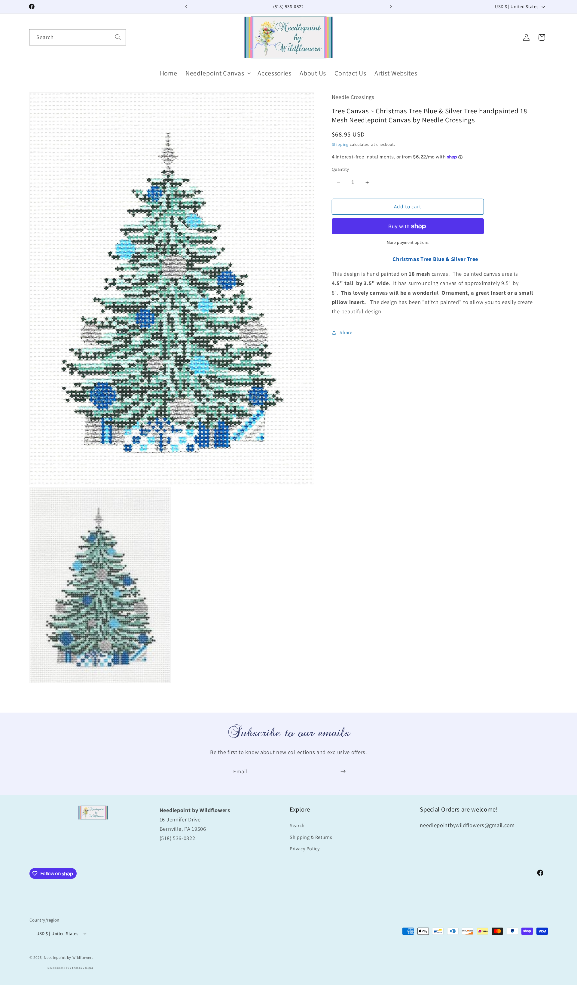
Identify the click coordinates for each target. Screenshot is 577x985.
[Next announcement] (390, 6)
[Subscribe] (343, 771)
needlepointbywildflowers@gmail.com (467, 825)
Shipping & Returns (311, 837)
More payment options (408, 242)
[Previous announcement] (186, 6)
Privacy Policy (305, 849)
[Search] (118, 37)
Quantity (340, 169)
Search (297, 825)
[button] (217, 73)
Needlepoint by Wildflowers (68, 957)
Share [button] (346, 332)
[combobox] (77, 37)
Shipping (340, 144)
